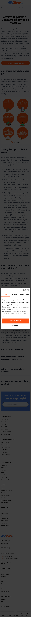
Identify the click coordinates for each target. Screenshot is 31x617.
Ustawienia (15, 325)
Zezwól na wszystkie (15, 320)
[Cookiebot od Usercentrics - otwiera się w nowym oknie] (22, 290)
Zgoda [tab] (5, 294)
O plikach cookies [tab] (24, 294)
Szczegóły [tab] (14, 294)
